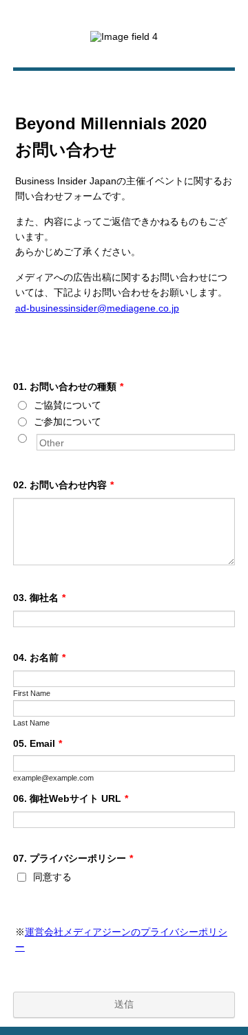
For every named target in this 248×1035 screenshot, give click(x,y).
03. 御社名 (39, 597)
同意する (52, 876)
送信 (124, 1004)
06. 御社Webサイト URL (70, 798)
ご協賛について (67, 405)
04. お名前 (39, 657)
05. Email (37, 743)
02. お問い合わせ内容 (63, 484)
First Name (31, 693)
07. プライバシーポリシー (73, 858)
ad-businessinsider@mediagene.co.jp (97, 308)
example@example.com (53, 778)
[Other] (35, 438)
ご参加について (67, 421)
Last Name (31, 723)
